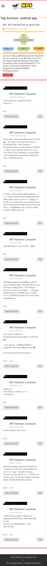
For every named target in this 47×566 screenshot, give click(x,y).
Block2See (8, 290)
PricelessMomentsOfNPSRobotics (17, 353)
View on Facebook (11, 116)
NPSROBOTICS (31, 466)
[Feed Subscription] (46, 17)
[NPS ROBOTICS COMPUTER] (23, 6)
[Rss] (23, 560)
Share (40, 116)
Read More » (8, 75)
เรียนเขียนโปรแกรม (12, 29)
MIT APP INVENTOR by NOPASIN (21, 24)
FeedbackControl (11, 147)
